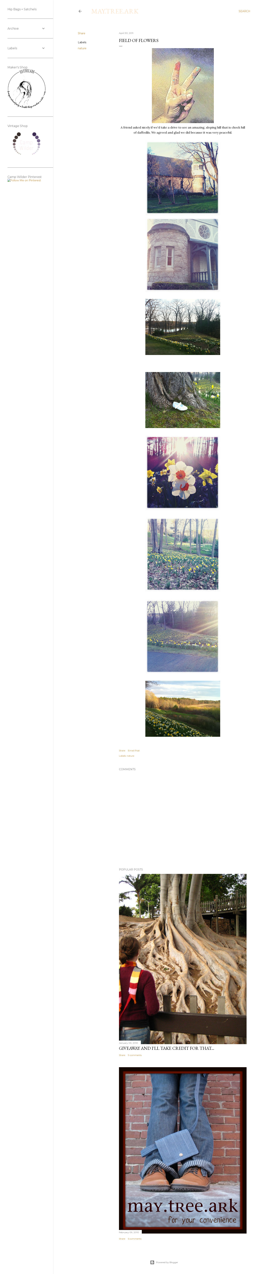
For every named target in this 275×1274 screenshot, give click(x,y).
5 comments (134, 1238)
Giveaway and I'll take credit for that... (166, 1048)
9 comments (135, 1055)
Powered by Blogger (167, 1262)
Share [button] (81, 33)
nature (82, 48)
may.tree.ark (114, 11)
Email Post (134, 750)
